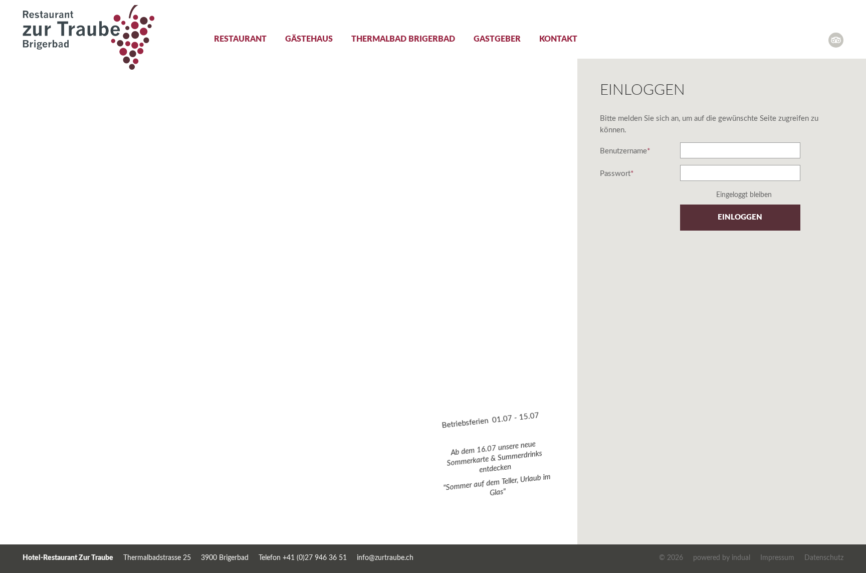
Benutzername (625, 152)
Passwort (616, 174)
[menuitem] (231, 45)
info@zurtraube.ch (385, 557)
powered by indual (721, 557)
